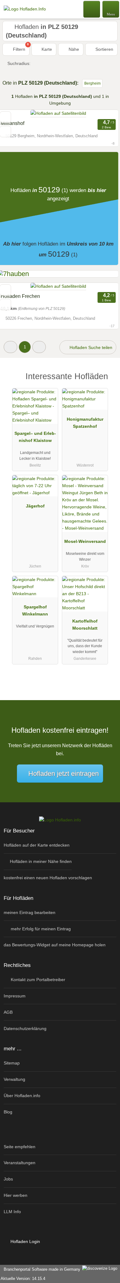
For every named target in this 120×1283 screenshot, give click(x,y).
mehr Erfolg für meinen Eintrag (40, 928)
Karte (46, 49)
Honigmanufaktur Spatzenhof (85, 423)
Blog (8, 1111)
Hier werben (15, 1195)
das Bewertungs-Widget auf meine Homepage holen (55, 944)
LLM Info (12, 1211)
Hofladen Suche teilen (90, 347)
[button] (10, 347)
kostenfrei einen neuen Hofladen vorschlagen (48, 877)
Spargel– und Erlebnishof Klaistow (35, 437)
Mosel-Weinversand (85, 541)
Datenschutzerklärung (25, 1028)
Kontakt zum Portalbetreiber (37, 979)
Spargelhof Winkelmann (35, 610)
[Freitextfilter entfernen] (92, 8)
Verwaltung (14, 1079)
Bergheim (92, 83)
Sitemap (12, 1062)
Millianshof (12, 123)
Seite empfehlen (19, 1146)
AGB (8, 1012)
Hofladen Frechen (20, 296)
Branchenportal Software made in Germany (41, 1269)
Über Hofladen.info (22, 1095)
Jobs (8, 1179)
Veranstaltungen (19, 1162)
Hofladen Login (24, 1241)
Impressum (15, 995)
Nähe (73, 49)
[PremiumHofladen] (107, 382)
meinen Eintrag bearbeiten (29, 912)
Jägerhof (35, 505)
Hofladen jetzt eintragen (63, 773)
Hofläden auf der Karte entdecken (37, 845)
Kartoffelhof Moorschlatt (85, 625)
